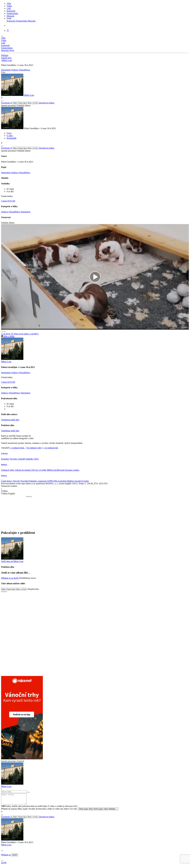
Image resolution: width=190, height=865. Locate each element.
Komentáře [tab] (11, 138)
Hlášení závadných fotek (78, 481)
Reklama (4, 464)
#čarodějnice (24, 70)
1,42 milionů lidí (50, 448)
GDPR (50, 481)
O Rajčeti (4, 453)
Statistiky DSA (32, 459)
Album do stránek (23, 470)
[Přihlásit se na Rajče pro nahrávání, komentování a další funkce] (8, 30)
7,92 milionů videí (33, 448)
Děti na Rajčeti (60, 481)
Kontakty (5, 459)
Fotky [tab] (9, 133)
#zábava (14, 70)
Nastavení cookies (9, 486)
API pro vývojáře (39, 470)
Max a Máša (8, 336)
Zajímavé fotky (8, 470)
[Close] (2, 850)
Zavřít (14, 855)
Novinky (14, 459)
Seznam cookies (72, 470)
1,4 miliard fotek (17, 448)
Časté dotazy (7, 481)
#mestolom (6, 70)
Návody (17, 481)
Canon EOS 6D (8, 201)
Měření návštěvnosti (56, 470)
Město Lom (6, 845)
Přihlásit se (6, 855)
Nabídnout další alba (10, 420)
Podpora (4, 475)
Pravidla (24, 481)
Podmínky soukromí (37, 481)
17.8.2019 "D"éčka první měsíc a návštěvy (20, 334)
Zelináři (22, 459)
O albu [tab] (10, 135)
